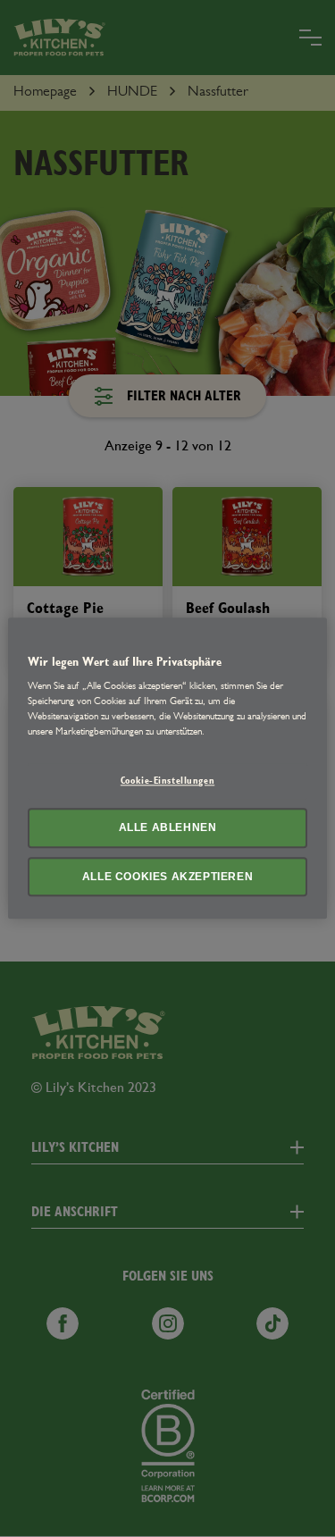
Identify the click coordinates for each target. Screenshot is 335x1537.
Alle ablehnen (168, 827)
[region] (167, 768)
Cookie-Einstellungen (167, 780)
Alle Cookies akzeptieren (167, 876)
